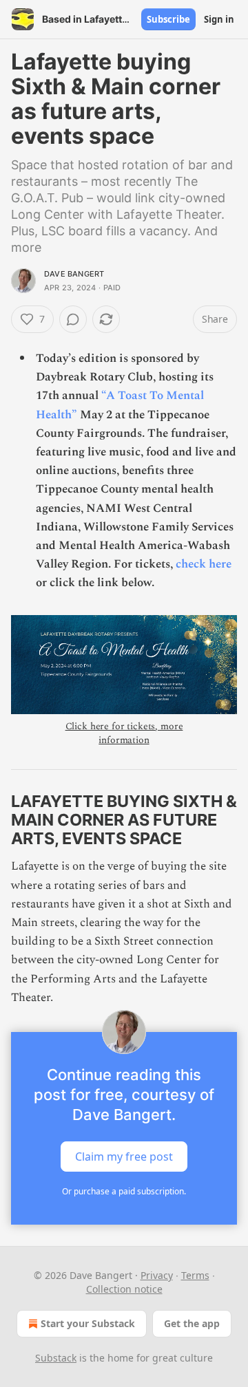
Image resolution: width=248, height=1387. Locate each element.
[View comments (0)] (73, 319)
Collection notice (124, 1288)
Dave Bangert (74, 274)
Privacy (157, 1275)
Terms (195, 1275)
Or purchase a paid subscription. (124, 1191)
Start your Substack (88, 1323)
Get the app (192, 1323)
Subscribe (168, 19)
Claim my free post (124, 1156)
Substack (55, 1357)
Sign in (219, 19)
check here (203, 564)
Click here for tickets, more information (124, 733)
